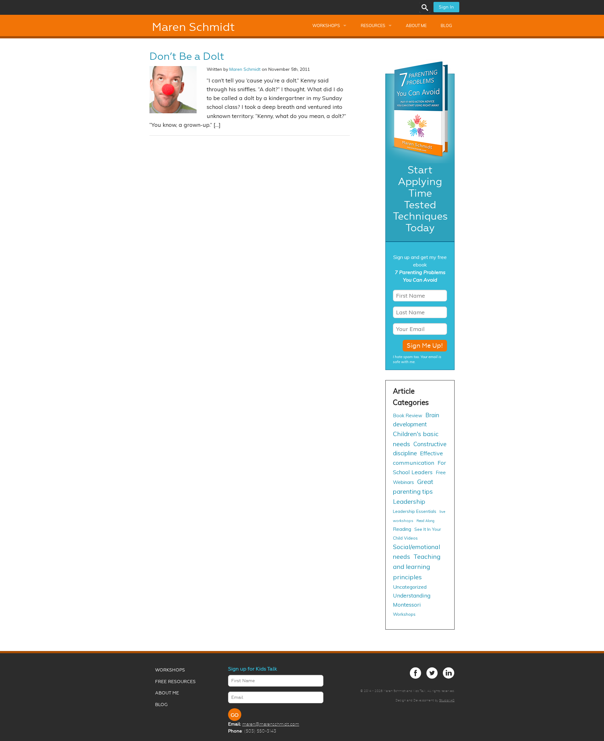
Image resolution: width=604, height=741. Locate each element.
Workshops (326, 25)
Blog (446, 25)
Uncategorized (410, 587)
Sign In (446, 7)
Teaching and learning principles (416, 567)
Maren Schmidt (193, 27)
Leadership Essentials (414, 511)
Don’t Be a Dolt (186, 56)
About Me (416, 25)
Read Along (425, 521)
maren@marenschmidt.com (270, 724)
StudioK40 (447, 700)
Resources (373, 25)
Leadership (409, 501)
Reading (402, 529)
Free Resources (175, 681)
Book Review (407, 415)
